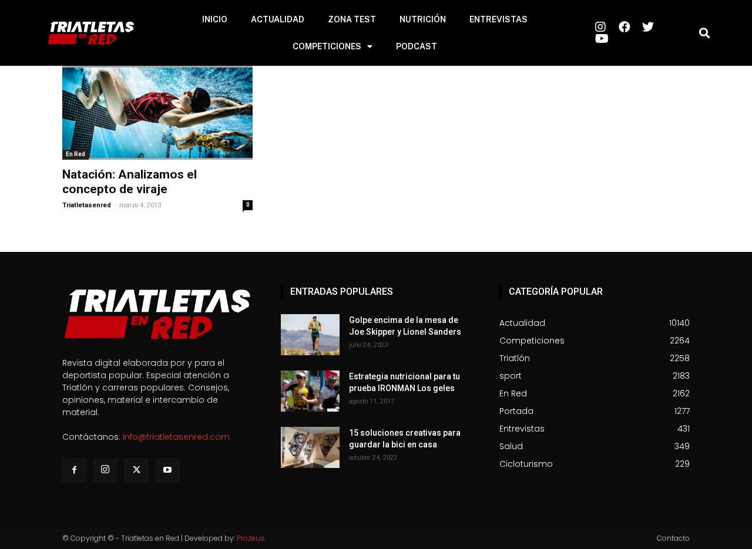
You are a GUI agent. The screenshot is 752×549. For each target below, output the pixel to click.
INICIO (214, 19)
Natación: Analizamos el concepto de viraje (129, 181)
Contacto (673, 538)
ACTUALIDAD (277, 19)
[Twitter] (136, 470)
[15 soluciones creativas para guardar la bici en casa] (310, 447)
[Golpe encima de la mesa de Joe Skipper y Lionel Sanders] (310, 334)
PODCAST (416, 46)
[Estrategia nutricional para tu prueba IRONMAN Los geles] (310, 391)
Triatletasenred (86, 205)
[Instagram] (105, 470)
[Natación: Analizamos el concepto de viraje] (157, 113)
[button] (704, 33)
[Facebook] (74, 470)
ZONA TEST (352, 19)
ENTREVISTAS (498, 19)
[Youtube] (167, 470)
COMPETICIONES (327, 46)
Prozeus (250, 538)
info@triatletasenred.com (176, 437)
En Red (75, 154)
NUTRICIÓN (423, 19)
